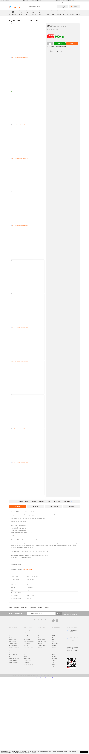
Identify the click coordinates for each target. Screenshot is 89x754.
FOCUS (54, 647)
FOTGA (54, 649)
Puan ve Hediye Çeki (13, 654)
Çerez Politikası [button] (33, 752)
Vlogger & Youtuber (42, 645)
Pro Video (40, 633)
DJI (53, 637)
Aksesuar (40, 643)
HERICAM (54, 652)
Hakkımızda (11, 630)
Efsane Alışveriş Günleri (28, 647)
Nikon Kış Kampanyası (28, 654)
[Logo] (14, 6)
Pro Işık (39, 635)
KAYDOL (59, 613)
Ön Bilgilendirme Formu (14, 647)
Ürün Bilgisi (17, 506)
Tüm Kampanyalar (27, 630)
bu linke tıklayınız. (28, 569)
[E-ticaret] (44, 677)
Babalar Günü (26, 635)
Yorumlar (35, 506)
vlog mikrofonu (46, 607)
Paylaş (48, 501)
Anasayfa (39, 2)
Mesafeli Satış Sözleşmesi (14, 649)
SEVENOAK (54, 658)
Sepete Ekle (60, 43)
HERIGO (54, 639)
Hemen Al (72, 43)
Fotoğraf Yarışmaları (28, 649)
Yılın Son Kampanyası (28, 664)
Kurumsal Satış (12, 639)
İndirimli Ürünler (12, 652)
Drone (39, 637)
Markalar (11, 656)
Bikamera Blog (77, 2)
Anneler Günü (26, 633)
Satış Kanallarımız (70, 2)
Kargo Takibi (45, 2)
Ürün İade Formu (12, 651)
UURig (53, 664)
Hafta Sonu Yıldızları (28, 651)
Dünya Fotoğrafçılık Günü (29, 641)
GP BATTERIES (55, 651)
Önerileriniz (71, 506)
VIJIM (53, 666)
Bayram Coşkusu (27, 637)
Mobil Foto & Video (42, 641)
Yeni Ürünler (63, 2)
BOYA (52, 25)
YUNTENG (54, 668)
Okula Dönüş (26, 656)
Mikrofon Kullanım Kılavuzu (29, 668)
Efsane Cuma (26, 645)
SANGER (54, 641)
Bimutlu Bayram (27, 639)
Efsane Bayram (27, 643)
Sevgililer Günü (27, 658)
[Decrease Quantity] (48, 43)
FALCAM (54, 633)
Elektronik (40, 647)
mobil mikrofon (40, 607)
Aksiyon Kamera (41, 639)
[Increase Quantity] (52, 43)
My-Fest (25, 652)
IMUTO (53, 635)
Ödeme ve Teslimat (13, 660)
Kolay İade (51, 2)
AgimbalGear (55, 643)
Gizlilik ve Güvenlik (13, 645)
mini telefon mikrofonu (24, 607)
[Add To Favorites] (26, 501)
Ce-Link (54, 645)
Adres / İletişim (12, 633)
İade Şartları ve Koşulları (14, 658)
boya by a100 (16, 607)
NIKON (53, 654)
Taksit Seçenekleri (53, 506)
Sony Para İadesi (27, 660)
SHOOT (54, 660)
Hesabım (11, 637)
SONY (53, 662)
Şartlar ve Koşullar (13, 643)
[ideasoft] (38, 677)
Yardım (10, 635)
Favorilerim (57, 2)
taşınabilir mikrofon (33, 607)
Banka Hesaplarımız (13, 662)
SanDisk (54, 656)
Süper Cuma (26, 662)
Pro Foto (40, 630)
